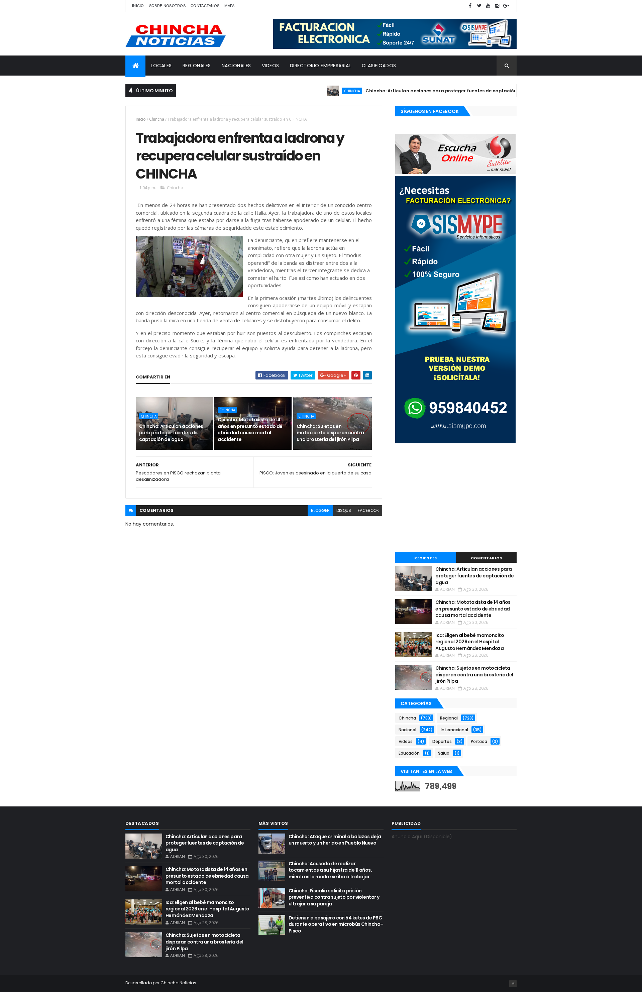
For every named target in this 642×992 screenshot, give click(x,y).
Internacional (454, 730)
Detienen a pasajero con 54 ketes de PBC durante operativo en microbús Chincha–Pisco (336, 924)
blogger (320, 510)
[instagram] (497, 6)
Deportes (442, 741)
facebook (368, 510)
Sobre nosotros (167, 6)
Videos (406, 741)
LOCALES (161, 65)
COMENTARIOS (486, 558)
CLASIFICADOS (379, 65)
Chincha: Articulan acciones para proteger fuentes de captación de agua (429, 91)
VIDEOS (270, 65)
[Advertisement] (456, 498)
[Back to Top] (513, 983)
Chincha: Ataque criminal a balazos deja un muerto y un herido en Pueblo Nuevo (335, 840)
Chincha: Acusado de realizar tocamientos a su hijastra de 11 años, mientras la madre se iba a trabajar (330, 870)
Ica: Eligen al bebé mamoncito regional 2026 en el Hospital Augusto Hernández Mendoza (469, 642)
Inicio (138, 6)
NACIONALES (236, 65)
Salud (443, 753)
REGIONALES (197, 65)
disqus (343, 510)
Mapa (229, 6)
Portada (479, 741)
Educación (409, 753)
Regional (449, 718)
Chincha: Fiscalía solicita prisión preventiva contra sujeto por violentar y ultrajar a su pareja (334, 897)
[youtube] (488, 6)
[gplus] (506, 6)
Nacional (407, 730)
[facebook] (470, 6)
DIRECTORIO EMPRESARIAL (320, 65)
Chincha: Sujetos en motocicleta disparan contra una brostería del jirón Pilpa (330, 433)
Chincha (330, 90)
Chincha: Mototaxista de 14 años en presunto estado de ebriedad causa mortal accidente (250, 429)
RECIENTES (425, 558)
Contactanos (205, 6)
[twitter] (479, 6)
